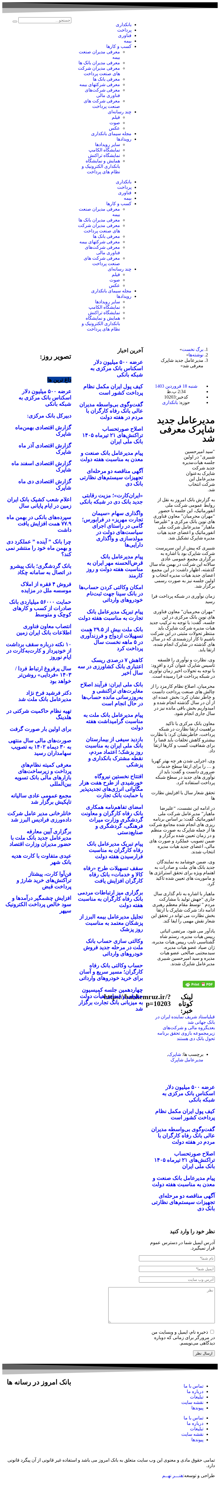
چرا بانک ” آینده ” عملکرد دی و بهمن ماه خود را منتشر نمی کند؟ (38, 548)
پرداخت (124, 30)
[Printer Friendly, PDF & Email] (199, 984)
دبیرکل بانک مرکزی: (49, 416)
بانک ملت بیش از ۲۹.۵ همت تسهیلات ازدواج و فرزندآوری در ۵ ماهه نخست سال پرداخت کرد (111, 638)
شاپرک (174, 1054)
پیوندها (197, 1407)
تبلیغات (196, 1396)
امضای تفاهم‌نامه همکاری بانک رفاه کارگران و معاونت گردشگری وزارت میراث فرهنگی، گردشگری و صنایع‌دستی (112, 819)
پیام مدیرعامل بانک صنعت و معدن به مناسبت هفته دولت (183, 1181)
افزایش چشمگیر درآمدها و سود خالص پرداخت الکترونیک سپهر (38, 904)
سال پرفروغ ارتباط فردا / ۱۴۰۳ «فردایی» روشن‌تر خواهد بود (43, 674)
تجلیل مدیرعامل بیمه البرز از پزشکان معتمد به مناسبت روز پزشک (111, 923)
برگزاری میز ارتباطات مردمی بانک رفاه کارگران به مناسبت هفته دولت (110, 898)
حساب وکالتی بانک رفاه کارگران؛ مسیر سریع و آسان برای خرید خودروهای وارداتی (111, 971)
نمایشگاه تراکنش (104, 155)
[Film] (64, 1414)
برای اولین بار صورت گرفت (40, 729)
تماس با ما (193, 1386)
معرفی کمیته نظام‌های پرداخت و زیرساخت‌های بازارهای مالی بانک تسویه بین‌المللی (43, 774)
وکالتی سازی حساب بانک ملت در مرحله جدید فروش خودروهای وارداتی (113, 947)
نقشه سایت (192, 1402)
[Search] (15, 21)
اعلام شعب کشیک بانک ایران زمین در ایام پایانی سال (39, 502)
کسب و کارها (118, 46)
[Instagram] (64, 1398)
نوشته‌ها (195, 354)
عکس (114, 128)
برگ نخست (192, 349)
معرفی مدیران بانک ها (99, 62)
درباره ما (195, 1391)
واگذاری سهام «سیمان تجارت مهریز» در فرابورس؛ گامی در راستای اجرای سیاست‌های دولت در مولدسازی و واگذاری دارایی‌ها (112, 529)
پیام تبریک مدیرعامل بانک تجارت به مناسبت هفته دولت (110, 615)
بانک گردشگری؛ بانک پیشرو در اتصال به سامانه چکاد (40, 569)
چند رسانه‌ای (119, 111)
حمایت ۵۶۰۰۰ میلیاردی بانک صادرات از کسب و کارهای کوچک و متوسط (40, 608)
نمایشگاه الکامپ (104, 149)
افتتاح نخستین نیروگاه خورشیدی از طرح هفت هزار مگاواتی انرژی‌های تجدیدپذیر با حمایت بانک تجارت (111, 785)
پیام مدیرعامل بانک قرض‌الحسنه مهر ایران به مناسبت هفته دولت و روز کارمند (115, 565)
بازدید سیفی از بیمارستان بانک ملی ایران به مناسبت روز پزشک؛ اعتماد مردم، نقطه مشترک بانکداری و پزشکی (114, 752)
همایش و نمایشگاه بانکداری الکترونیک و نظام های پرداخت (101, 166)
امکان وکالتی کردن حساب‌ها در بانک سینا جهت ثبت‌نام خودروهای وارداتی (111, 593)
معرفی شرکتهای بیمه (99, 84)
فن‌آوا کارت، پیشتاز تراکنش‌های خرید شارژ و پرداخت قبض (44, 880)
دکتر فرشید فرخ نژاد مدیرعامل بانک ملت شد (44, 696)
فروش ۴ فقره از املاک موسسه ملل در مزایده (46, 587)
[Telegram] (49, 1398)
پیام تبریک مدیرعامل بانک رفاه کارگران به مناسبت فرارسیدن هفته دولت (115, 850)
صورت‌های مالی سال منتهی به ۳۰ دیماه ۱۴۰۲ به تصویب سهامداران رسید (39, 746)
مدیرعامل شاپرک (186, 1059)
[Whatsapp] (18, 1398)
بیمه (127, 40)
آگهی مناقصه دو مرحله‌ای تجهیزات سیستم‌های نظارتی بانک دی (183, 1202)
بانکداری (123, 24)
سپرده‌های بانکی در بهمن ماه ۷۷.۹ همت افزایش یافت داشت (39, 523)
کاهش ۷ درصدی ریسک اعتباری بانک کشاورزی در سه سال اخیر (110, 666)
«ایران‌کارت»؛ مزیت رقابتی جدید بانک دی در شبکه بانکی (111, 498)
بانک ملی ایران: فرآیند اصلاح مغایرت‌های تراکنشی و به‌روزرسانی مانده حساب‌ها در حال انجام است (111, 693)
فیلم (116, 117)
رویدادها (124, 139)
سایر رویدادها (107, 144)
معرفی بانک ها (106, 79)
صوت (114, 122)
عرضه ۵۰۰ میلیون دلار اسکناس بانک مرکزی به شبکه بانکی (188, 1093)
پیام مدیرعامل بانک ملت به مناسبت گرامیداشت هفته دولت (113, 721)
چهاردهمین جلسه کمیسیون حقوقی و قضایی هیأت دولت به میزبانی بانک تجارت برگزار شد (111, 999)
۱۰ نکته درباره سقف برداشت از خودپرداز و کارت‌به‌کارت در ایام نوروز (38, 650)
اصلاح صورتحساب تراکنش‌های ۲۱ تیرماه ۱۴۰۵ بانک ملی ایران (184, 1160)
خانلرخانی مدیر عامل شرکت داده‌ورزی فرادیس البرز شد (39, 816)
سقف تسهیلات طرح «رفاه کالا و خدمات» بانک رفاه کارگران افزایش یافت (113, 874)
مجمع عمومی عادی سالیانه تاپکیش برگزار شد (41, 798)
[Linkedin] (33, 1398)
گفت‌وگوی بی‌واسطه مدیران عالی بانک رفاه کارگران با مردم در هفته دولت (183, 1135)
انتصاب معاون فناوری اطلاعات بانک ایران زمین (43, 629)
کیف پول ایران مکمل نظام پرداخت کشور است (185, 1114)
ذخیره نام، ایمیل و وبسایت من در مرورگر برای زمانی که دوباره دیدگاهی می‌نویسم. (183, 1337)
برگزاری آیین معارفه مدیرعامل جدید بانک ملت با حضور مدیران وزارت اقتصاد (40, 837)
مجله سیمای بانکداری (111, 133)
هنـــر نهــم (172, 1475)
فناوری (124, 35)
